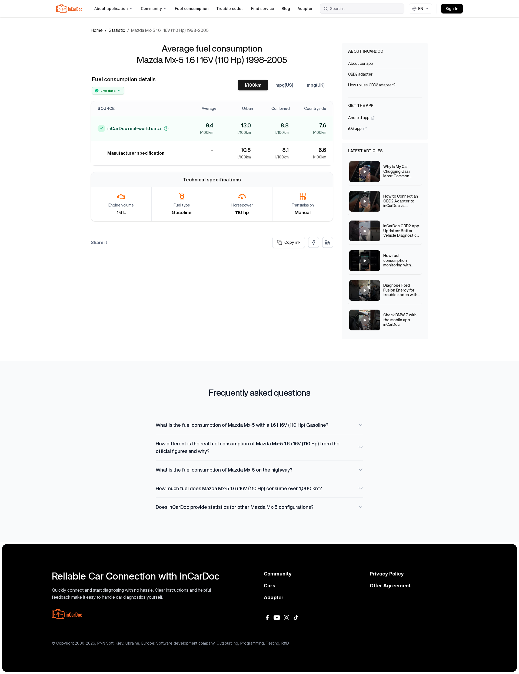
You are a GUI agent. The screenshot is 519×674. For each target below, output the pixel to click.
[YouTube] (277, 617)
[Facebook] (267, 617)
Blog (286, 8)
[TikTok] (296, 617)
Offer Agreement (390, 585)
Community (151, 8)
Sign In (451, 8)
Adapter (305, 8)
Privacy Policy (387, 574)
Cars (269, 585)
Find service (262, 8)
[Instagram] (286, 617)
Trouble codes (230, 8)
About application (111, 8)
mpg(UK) (316, 85)
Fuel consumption (192, 8)
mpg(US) (284, 85)
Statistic (117, 30)
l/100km (253, 85)
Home (97, 30)
